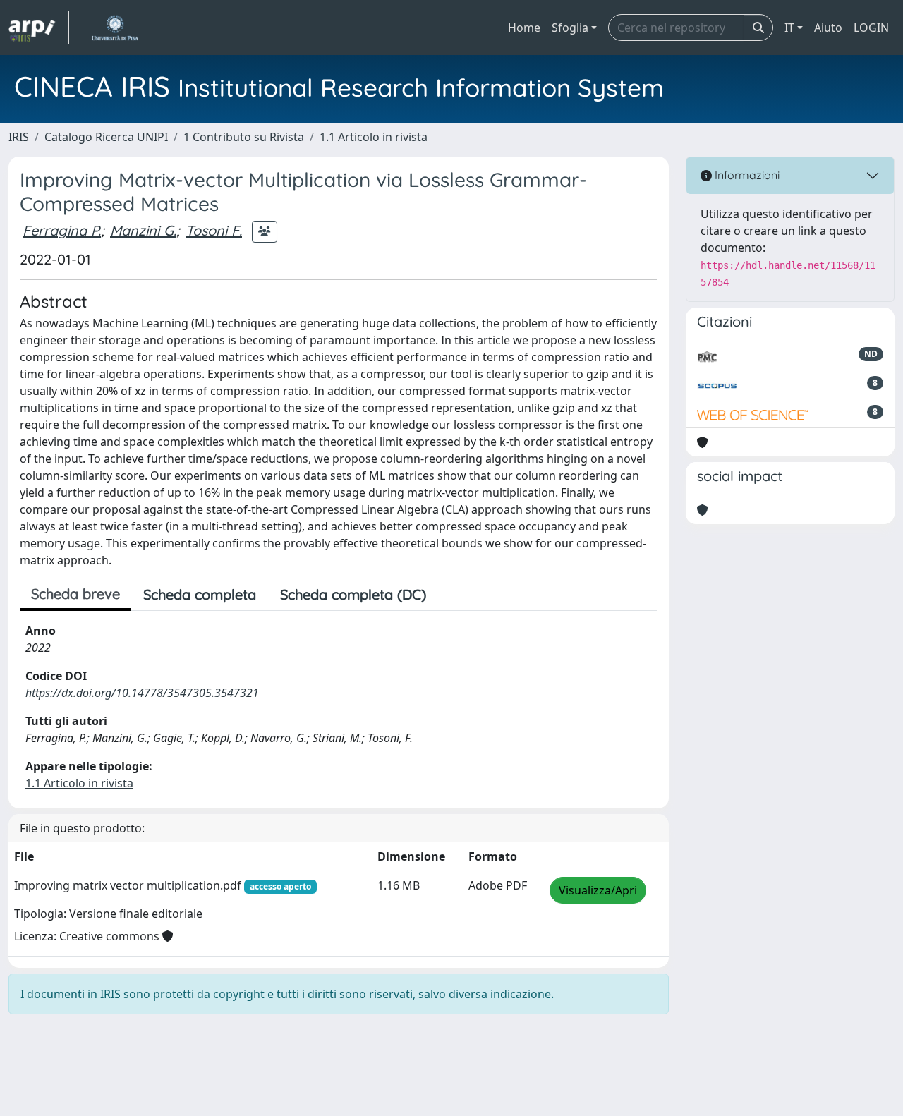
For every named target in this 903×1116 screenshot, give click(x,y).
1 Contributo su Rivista (243, 137)
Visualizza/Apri (598, 890)
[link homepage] (38, 27)
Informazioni (746, 175)
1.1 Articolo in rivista (374, 137)
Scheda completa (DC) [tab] (353, 594)
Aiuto (828, 27)
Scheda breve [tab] (75, 593)
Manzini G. (143, 230)
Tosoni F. (214, 230)
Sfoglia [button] (570, 27)
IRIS (18, 137)
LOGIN (871, 27)
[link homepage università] (114, 27)
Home (524, 27)
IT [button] (789, 27)
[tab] (450, 594)
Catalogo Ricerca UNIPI (106, 137)
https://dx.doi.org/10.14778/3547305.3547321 (142, 692)
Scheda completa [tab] (199, 594)
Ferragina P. (62, 230)
